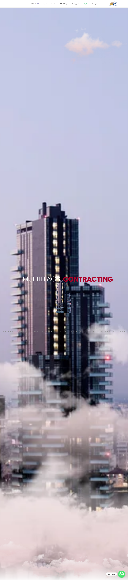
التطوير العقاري (75, 4)
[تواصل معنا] (121, 574)
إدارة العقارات (63, 4)
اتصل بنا (53, 4)
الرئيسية (94, 4)
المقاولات (85, 4)
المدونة (45, 4)
